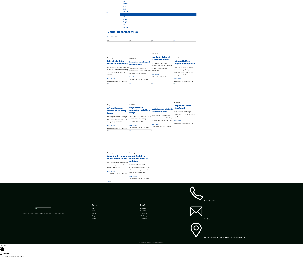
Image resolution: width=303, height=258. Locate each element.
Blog (124, 9)
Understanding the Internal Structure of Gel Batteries (161, 58)
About (125, 6)
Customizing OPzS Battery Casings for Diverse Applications (184, 62)
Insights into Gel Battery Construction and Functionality (117, 62)
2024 (113, 37)
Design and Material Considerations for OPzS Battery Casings (140, 110)
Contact (125, 12)
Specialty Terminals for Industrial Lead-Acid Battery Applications (138, 158)
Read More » (111, 78)
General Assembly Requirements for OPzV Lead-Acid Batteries (118, 157)
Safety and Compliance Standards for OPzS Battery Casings (116, 110)
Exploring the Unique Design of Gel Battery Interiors (139, 63)
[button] (158, 14)
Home (124, 17)
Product (125, 4)
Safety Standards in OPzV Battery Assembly (182, 106)
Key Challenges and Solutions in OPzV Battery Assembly (162, 110)
